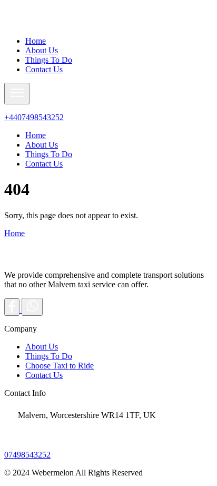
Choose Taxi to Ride (59, 365)
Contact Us (44, 69)
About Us (41, 50)
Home (35, 40)
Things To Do (48, 59)
